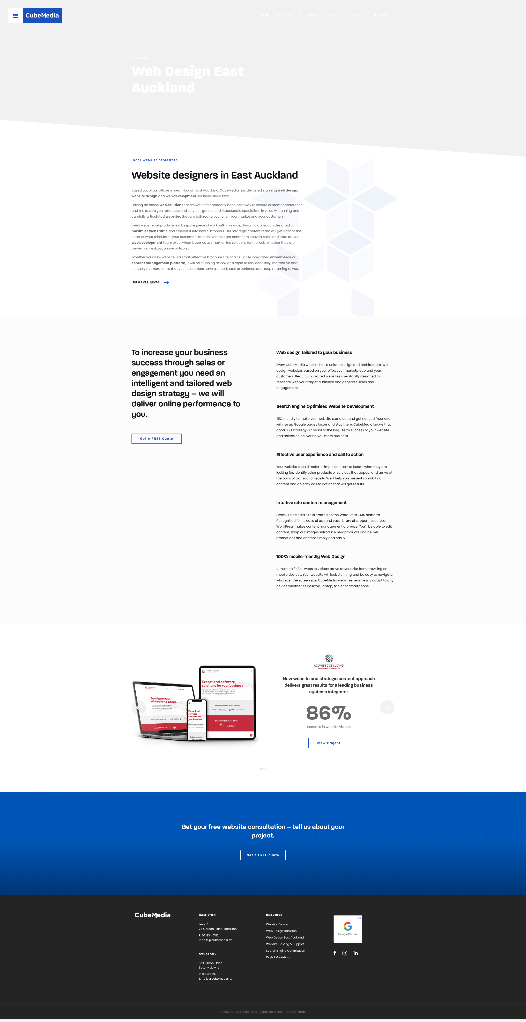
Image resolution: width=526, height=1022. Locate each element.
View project (329, 743)
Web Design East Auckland (285, 937)
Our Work (308, 15)
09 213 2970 (210, 974)
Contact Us (383, 15)
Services (284, 15)
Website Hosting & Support (285, 944)
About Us (356, 15)
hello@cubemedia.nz (217, 940)
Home (264, 15)
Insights (333, 15)
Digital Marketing (278, 957)
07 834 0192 (210, 935)
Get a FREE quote (146, 282)
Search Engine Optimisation (285, 951)
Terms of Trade (295, 1012)
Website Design (277, 924)
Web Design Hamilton (281, 931)
